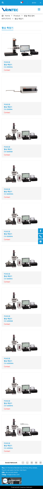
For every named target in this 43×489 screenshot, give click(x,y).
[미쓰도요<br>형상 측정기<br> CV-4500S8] (21, 300)
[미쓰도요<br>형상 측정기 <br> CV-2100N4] (21, 89)
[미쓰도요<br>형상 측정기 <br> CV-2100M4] (21, 46)
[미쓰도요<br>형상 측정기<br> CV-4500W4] (21, 343)
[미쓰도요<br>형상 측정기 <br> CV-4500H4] (21, 385)
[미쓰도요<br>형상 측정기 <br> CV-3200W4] (21, 173)
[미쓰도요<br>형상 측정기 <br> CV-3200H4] (21, 216)
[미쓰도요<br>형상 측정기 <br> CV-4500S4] (21, 428)
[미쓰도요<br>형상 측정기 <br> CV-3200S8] (21, 131)
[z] (27, 462)
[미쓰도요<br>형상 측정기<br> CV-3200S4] (21, 258)
